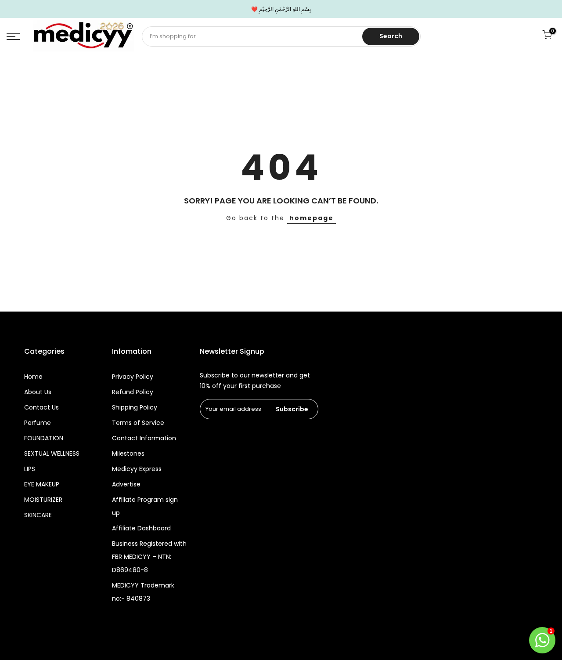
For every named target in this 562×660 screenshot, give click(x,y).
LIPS (29, 468)
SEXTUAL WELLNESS (51, 453)
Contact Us (41, 407)
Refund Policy (132, 392)
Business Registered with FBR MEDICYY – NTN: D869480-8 (149, 556)
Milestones (128, 453)
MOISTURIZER (43, 499)
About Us (37, 392)
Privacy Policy (132, 376)
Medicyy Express (137, 468)
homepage (311, 218)
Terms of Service (138, 422)
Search (390, 36)
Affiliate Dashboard (141, 528)
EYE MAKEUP (41, 484)
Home (33, 376)
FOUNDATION (43, 438)
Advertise (126, 484)
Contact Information (144, 438)
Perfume (37, 422)
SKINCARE (38, 515)
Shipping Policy (134, 407)
